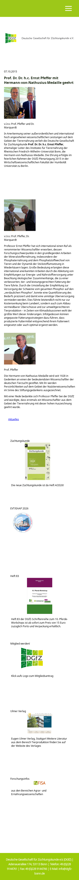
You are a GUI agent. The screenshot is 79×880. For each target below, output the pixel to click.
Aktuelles (11, 419)
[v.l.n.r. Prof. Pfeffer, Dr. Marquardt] (20, 230)
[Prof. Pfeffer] (20, 363)
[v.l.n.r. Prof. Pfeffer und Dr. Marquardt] (20, 118)
